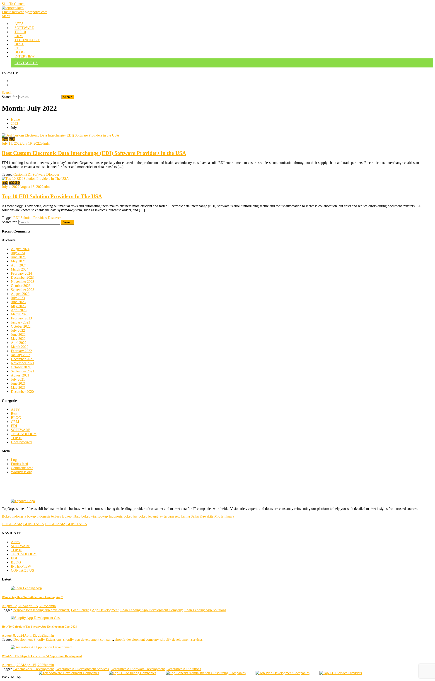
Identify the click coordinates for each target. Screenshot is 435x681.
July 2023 (18, 298)
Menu (6, 16)
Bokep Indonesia (14, 516)
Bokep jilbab (71, 516)
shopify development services (181, 639)
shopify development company (137, 639)
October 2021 (21, 367)
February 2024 (21, 273)
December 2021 (22, 359)
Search (7, 92)
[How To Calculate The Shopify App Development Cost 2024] (217, 618)
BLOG (19, 52)
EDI (17, 48)
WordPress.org (21, 472)
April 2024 (19, 265)
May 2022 (18, 338)
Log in (15, 460)
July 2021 (18, 379)
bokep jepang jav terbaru (156, 516)
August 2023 (20, 294)
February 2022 (21, 351)
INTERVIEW (24, 56)
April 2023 (19, 310)
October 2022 (21, 326)
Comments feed (22, 468)
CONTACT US (26, 63)
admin (45, 143)
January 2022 (20, 355)
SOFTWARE (24, 28)
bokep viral (89, 516)
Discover (52, 174)
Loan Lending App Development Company (151, 610)
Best (5, 139)
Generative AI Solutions (184, 669)
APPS (18, 24)
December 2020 (22, 391)
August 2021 (20, 375)
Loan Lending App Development (94, 610)
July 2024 (18, 253)
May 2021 (18, 387)
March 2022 (19, 347)
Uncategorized (21, 442)
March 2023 (19, 314)
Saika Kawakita (202, 516)
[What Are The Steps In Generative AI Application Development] (217, 647)
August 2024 (20, 249)
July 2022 (18, 330)
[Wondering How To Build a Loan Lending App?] (217, 588)
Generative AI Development (33, 669)
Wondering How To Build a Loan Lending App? (32, 597)
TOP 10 (20, 32)
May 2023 (18, 306)
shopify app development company (88, 639)
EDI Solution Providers (30, 218)
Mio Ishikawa (224, 516)
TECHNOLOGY (27, 40)
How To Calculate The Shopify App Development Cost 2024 (39, 626)
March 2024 (19, 269)
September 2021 (22, 371)
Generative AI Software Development (138, 669)
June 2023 (18, 302)
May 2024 (18, 261)
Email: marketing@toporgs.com (24, 12)
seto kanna (182, 516)
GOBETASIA (12, 524)
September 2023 (22, 290)
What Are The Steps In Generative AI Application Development (42, 656)
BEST (19, 44)
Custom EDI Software (29, 174)
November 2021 (22, 363)
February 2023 (21, 318)
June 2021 (18, 383)
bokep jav (130, 516)
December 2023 (22, 277)
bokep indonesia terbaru (44, 516)
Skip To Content (13, 4)
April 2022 (19, 343)
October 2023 (21, 286)
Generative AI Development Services (82, 669)
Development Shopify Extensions (37, 639)
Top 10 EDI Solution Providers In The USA (52, 196)
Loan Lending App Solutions (205, 610)
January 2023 (20, 322)
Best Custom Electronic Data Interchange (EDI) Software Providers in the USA (94, 153)
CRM (18, 36)
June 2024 (18, 257)
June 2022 (18, 334)
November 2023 (22, 281)
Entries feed (19, 464)
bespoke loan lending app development (41, 610)
